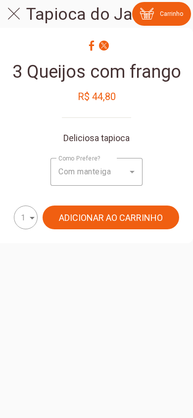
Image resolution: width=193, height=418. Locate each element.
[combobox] (96, 172)
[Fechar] (14, 14)
